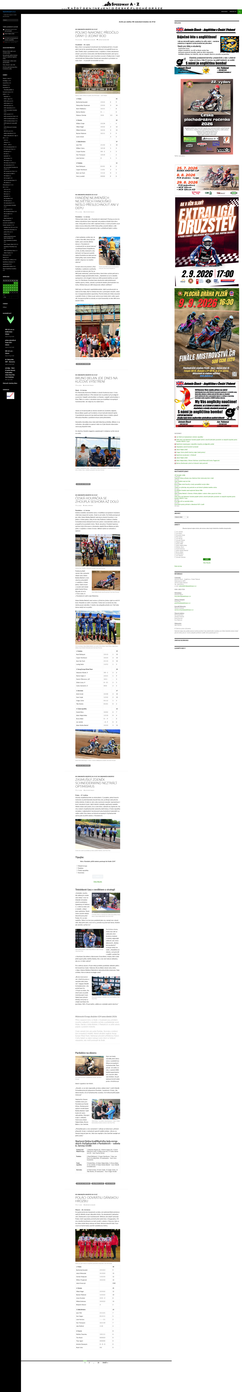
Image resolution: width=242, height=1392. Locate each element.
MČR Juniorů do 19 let (9, 116)
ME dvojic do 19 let (9, 162)
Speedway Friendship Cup (10, 246)
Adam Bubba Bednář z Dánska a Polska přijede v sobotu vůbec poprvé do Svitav (198, 493)
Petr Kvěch (179, 537)
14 (12, 287)
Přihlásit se (233, 11)
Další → (105, 1362)
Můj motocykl (6, 220)
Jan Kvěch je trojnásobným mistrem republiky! (189, 437)
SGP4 (5, 216)
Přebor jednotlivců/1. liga (10, 135)
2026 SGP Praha (110, 1183)
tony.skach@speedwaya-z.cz (183, 596)
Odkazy (5, 307)
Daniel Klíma (179, 554)
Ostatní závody (6, 225)
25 (6, 292)
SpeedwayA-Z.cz (9, 12)
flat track (6, 194)
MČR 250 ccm (7, 101)
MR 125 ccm (7, 131)
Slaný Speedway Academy (10, 240)
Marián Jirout (180, 547)
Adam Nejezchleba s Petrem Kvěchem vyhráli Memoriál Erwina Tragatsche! (198, 460)
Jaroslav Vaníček (180, 557)
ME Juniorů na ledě (8, 173)
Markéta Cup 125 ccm (9, 227)
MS (4, 187)
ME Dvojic (6, 160)
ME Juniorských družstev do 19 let (86, 29)
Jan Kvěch (179, 533)
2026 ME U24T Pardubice (83, 363)
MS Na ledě (7, 213)
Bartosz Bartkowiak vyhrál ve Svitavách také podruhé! (192, 463)
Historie (5, 85)
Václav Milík (179, 543)
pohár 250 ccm (7, 231)
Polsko (5, 234)
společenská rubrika (8, 266)
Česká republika (83, 870)
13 (10, 287)
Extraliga (5, 80)
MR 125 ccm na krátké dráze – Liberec (9, 332)
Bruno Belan (179, 552)
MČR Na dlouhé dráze (9, 118)
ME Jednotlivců (8, 165)
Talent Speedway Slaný (9, 250)
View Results (97, 881)
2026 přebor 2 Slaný (98, 1183)
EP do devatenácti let (9, 147)
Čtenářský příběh (8, 89)
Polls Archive (178, 566)
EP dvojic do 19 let (8, 149)
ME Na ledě (7, 178)
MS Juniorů (7, 209)
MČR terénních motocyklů (10, 123)
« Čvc (4, 297)
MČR (4, 94)
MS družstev (7, 198)
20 (10, 290)
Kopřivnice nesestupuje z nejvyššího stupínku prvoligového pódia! (195, 444)
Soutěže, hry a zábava (8, 259)
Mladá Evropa (82, 866)
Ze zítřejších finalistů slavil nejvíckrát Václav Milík (188, 490)
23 (17, 290)
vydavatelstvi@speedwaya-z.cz (187, 586)
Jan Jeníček (179, 532)
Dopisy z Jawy (6, 78)
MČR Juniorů (7, 114)
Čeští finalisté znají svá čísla (182, 481)
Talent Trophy (7, 252)
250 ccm (6, 191)
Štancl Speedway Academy (9, 268)
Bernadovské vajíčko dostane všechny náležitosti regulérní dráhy (10, 57)
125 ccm (6, 189)
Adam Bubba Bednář (182, 550)
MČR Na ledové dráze (9, 120)
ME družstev (7, 158)
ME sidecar (6, 182)
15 (14, 287)
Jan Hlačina (179, 555)
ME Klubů (6, 175)
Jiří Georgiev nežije (180, 475)
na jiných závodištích (8, 222)
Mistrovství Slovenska (9, 229)
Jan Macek (179, 538)
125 (5, 140)
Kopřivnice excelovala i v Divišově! (186, 455)
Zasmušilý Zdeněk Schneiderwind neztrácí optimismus (96, 783)
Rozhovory (5, 255)
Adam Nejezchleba (181, 545)
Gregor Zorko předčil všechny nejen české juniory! (190, 452)
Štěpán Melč (179, 542)
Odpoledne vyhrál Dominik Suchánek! (187, 447)
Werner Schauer (90, 39)
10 (4, 287)
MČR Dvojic (7, 103)
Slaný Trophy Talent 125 (10, 244)
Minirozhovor (6, 184)
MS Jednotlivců (8, 203)
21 (12, 290)
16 (17, 287)
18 (6, 290)
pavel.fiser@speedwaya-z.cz (182, 603)
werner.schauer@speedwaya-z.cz (184, 610)
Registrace (224, 11)
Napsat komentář (103, 39)
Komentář (5, 87)
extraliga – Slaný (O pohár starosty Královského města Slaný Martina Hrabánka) (10, 372)
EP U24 (6, 153)
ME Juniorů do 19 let (9, 171)
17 (4, 290)
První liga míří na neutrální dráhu (184, 501)
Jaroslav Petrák (180, 540)
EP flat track (7, 151)
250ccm (6, 142)
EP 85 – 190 (7, 144)
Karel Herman (88, 505)
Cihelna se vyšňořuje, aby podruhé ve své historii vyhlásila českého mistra (196, 487)
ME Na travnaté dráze (9, 180)
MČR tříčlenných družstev (10, 127)
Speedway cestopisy (8, 261)
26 (8, 292)
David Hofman (180, 549)
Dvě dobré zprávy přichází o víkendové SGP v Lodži (189, 504)
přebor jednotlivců (8, 133)
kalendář (6, 96)
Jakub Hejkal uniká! (182, 449)
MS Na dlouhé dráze (9, 211)
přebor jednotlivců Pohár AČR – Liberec (10, 343)
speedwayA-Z (6, 264)
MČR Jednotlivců (8, 107)
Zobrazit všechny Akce (10, 383)
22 (98, 1362)
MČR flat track (7, 105)
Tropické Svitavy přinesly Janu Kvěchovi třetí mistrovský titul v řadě (194, 478)
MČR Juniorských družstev (10, 110)
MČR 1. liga (7, 98)
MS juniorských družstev (106, 776)
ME (4, 137)
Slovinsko (81, 873)
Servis (4, 257)
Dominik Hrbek (180, 535)
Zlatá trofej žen (7, 218)
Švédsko (80, 868)
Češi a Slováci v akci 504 (9, 64)
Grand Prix (5, 83)
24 (4, 292)
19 (8, 290)
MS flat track (7, 200)
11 (6, 287)
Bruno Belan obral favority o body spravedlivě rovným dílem (192, 484)
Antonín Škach (89, 212)
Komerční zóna (6, 92)
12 (8, 287)
